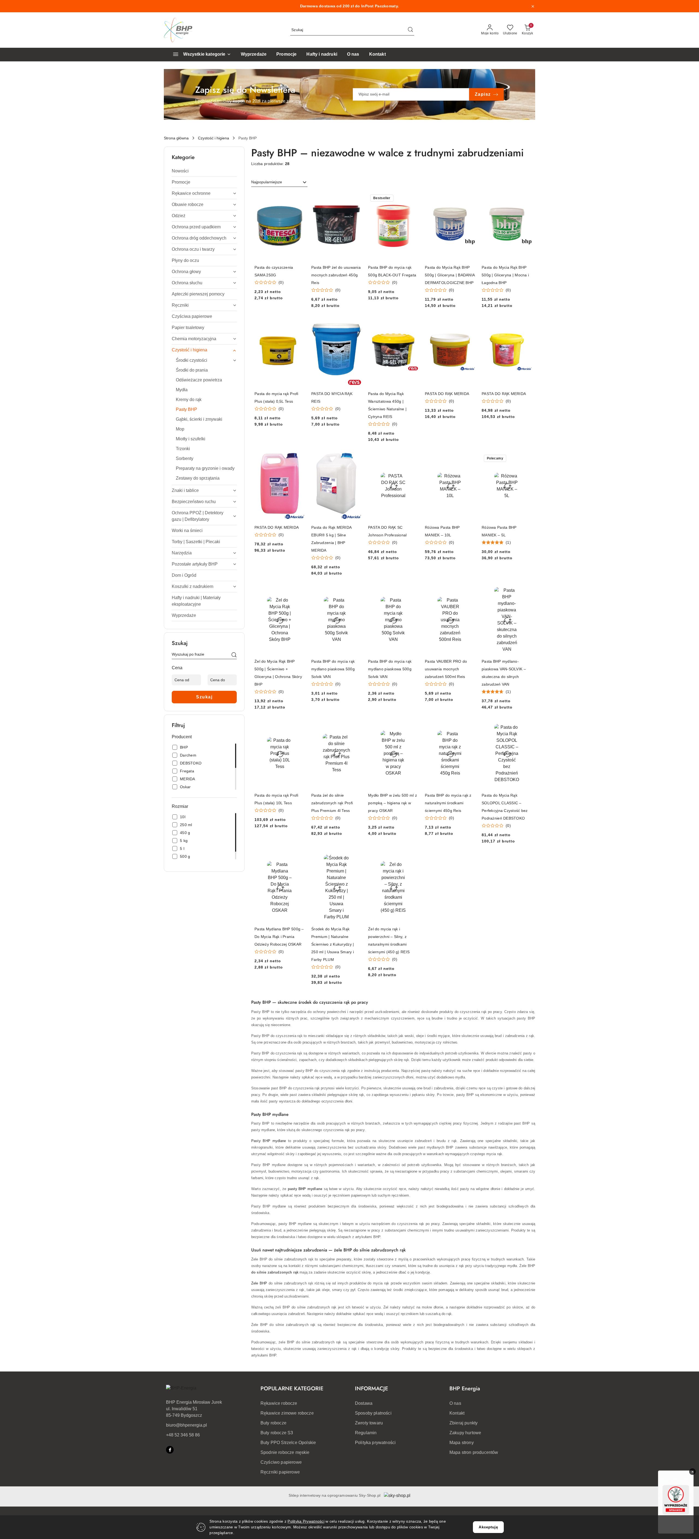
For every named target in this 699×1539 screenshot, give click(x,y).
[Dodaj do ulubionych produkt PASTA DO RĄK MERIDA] (469, 325)
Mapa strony (461, 1442)
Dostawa (363, 1403)
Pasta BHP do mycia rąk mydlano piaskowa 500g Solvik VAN (333, 669)
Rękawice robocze (278, 1403)
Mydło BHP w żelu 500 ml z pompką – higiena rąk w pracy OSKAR (392, 803)
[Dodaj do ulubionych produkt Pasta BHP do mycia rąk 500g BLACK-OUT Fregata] (412, 199)
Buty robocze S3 (276, 1432)
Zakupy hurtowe (465, 1432)
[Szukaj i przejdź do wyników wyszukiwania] (410, 30)
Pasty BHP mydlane (268, 1141)
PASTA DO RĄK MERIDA (447, 394)
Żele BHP (259, 1283)
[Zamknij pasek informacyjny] (532, 6)
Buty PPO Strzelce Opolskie (288, 1442)
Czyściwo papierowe (281, 1462)
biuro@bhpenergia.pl (186, 1425)
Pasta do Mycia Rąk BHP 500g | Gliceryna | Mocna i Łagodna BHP (505, 275)
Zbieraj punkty (463, 1423)
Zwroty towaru (369, 1423)
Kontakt (456, 1413)
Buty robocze (273, 1423)
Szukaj (204, 697)
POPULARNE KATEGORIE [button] (291, 1388)
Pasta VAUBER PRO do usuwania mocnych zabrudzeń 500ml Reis (446, 669)
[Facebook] (170, 1450)
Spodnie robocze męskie (285, 1452)
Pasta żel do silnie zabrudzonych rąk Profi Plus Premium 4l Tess (332, 803)
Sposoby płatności (373, 1413)
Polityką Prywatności (306, 1521)
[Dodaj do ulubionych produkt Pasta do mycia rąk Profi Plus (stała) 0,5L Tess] (298, 325)
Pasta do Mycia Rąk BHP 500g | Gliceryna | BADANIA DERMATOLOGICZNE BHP (450, 275)
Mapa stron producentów (473, 1452)
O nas (455, 1403)
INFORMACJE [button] (371, 1388)
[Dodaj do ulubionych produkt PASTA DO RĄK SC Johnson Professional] (412, 459)
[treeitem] (204, 171)
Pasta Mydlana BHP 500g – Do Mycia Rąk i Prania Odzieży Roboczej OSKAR (279, 936)
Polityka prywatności (375, 1442)
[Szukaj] (234, 655)
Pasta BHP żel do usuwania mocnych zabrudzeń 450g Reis (336, 275)
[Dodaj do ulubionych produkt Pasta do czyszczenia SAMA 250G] (298, 199)
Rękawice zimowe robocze (287, 1413)
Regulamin (366, 1432)
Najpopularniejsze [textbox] (266, 182)
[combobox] (279, 182)
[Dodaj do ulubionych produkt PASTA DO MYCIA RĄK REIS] (355, 325)
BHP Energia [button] (464, 1388)
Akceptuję (488, 1527)
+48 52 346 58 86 (183, 1435)
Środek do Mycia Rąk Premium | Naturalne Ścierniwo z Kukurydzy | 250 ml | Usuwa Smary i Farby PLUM (332, 944)
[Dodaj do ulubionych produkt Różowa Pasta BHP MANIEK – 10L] (469, 459)
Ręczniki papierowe (280, 1472)
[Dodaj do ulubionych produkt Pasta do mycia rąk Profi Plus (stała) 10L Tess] (298, 726)
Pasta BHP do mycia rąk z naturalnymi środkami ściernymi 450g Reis (448, 803)
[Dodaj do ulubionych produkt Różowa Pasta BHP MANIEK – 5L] (526, 459)
